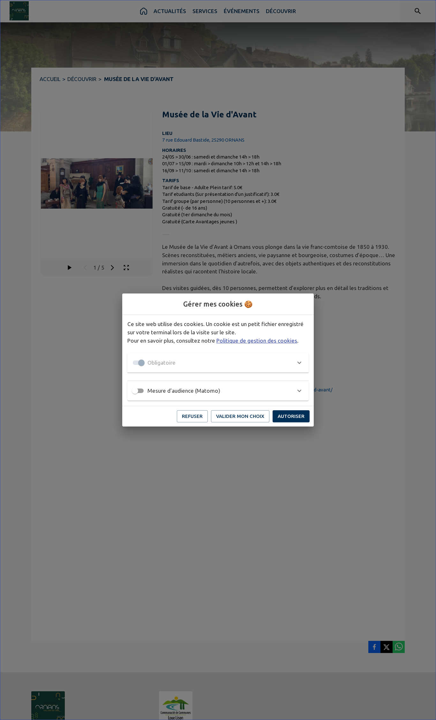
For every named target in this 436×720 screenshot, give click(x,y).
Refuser (192, 416)
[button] (218, 363)
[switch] (135, 391)
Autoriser (291, 416)
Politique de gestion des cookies (256, 341)
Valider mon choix (240, 416)
